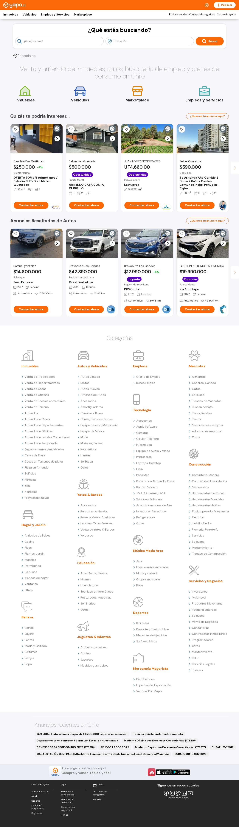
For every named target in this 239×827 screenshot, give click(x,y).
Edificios (30, 473)
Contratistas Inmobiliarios (209, 481)
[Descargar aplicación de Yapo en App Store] (164, 772)
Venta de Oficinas (37, 395)
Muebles (30, 560)
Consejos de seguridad (202, 14)
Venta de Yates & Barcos (97, 529)
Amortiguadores (91, 407)
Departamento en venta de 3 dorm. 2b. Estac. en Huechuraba (77, 740)
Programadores (202, 640)
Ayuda (34, 796)
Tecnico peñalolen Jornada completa (158, 734)
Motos (84, 383)
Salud (195, 658)
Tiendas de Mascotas (206, 401)
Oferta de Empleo (148, 377)
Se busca (31, 572)
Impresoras (144, 457)
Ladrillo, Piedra (202, 523)
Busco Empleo (146, 383)
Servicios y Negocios (206, 581)
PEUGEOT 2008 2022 (115, 747)
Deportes (140, 612)
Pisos (28, 548)
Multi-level (199, 597)
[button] (57, 138)
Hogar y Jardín (33, 525)
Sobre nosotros (40, 791)
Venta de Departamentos (42, 383)
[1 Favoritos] (71, 129)
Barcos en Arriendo (93, 511)
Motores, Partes (91, 443)
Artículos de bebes (93, 647)
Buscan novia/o (202, 407)
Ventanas (31, 584)
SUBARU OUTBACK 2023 (191, 754)
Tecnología (142, 410)
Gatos (196, 389)
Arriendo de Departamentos (44, 425)
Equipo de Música (92, 431)
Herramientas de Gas (206, 505)
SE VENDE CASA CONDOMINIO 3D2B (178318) (66, 747)
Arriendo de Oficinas (39, 431)
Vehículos (29, 14)
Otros (29, 590)
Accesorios (88, 401)
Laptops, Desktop (148, 463)
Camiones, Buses (91, 413)
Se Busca (86, 461)
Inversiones (199, 591)
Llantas (85, 455)
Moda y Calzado (36, 646)
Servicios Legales (203, 664)
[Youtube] (190, 793)
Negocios (31, 492)
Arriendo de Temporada (41, 443)
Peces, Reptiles (202, 413)
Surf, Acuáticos (146, 641)
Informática (144, 445)
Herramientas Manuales (208, 499)
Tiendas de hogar (37, 578)
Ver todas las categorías (100, 793)
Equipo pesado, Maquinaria (98, 425)
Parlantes (142, 475)
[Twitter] (178, 793)
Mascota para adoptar (207, 425)
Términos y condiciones (67, 793)
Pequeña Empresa (204, 610)
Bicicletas (142, 623)
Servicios (198, 535)
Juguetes (86, 659)
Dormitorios (33, 566)
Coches (85, 653)
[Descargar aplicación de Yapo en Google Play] (181, 772)
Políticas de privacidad (67, 801)
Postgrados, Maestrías (95, 597)
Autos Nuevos (90, 389)
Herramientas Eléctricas (208, 493)
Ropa (28, 664)
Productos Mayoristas (207, 603)
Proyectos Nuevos (37, 498)
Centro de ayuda (226, 14)
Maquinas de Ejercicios (151, 635)
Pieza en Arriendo (37, 467)
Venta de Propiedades (40, 377)
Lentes (29, 640)
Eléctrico (198, 517)
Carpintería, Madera (205, 475)
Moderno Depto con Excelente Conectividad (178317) (170, 747)
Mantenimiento (202, 548)
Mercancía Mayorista (150, 668)
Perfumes (31, 652)
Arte (139, 561)
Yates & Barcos (89, 494)
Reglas (64, 814)
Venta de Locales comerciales (45, 401)
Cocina (29, 542)
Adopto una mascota (206, 431)
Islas (27, 486)
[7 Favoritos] (15, 234)
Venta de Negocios (205, 622)
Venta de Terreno (37, 407)
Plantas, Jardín (34, 554)
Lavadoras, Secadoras (151, 511)
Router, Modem (146, 487)
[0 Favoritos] (126, 129)
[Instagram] (172, 793)
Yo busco (86, 535)
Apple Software (147, 427)
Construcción (200, 464)
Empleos (140, 366)
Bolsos (29, 628)
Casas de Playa (35, 455)
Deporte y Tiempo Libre (152, 629)
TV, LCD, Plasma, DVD (150, 493)
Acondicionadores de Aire (154, 505)
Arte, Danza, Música (93, 573)
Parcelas (30, 480)
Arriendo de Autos (93, 395)
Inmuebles (10, 14)
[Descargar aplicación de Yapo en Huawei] (151, 772)
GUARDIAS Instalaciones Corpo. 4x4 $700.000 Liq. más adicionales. (82, 734)
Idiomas (85, 579)
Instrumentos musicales (152, 567)
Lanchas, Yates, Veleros (96, 523)
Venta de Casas (35, 389)
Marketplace (83, 14)
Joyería (29, 634)
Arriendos (31, 413)
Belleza (27, 617)
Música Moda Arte (148, 550)
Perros (196, 419)
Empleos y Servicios (55, 14)
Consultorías (200, 628)
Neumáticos (88, 449)
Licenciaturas (89, 585)
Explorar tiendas (178, 14)
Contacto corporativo (37, 807)
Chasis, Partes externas (96, 419)
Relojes (29, 658)
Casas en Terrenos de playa (44, 461)
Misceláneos (200, 487)
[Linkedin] (184, 793)
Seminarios (87, 603)
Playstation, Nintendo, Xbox (155, 481)
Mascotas (197, 366)
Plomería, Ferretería (205, 529)
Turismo (197, 670)
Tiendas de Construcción (209, 554)
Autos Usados (90, 377)
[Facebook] (166, 793)
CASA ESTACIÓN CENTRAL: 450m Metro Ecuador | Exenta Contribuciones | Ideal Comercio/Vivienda (103, 754)
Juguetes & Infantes (94, 637)
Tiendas (97, 799)
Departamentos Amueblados (44, 449)
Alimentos (199, 377)
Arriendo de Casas (37, 419)
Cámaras (142, 433)
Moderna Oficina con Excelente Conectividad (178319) (160, 740)
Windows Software (149, 499)
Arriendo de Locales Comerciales (47, 437)
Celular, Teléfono (147, 439)
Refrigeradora (145, 517)
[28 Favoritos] (15, 129)
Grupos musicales (148, 579)
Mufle (84, 437)
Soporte (35, 800)
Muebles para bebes (94, 665)
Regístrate (36, 813)
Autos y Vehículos (92, 366)
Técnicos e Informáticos (96, 591)
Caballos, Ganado (204, 383)
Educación (85, 563)
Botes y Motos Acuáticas (97, 517)
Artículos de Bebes (37, 535)
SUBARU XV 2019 (223, 747)
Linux (139, 469)
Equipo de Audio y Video (153, 451)
